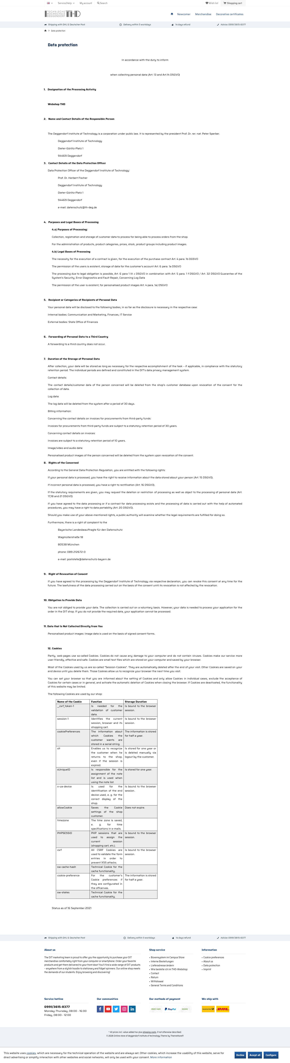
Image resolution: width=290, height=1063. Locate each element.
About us (208, 961)
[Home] (172, 14)
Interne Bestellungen (162, 961)
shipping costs (149, 1032)
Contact (155, 973)
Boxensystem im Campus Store (167, 957)
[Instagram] (124, 1009)
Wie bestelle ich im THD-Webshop (169, 969)
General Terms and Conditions (167, 985)
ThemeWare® (177, 1035)
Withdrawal (157, 981)
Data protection (211, 965)
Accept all (255, 1055)
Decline (240, 1055)
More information (161, 1057)
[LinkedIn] (132, 1009)
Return (154, 977)
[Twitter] (116, 1009)
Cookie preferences (213, 957)
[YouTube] (108, 1009)
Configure (271, 1055)
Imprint (207, 969)
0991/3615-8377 (57, 1006)
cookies (31, 1053)
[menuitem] (233, 3)
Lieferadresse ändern (162, 965)
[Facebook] (100, 1009)
